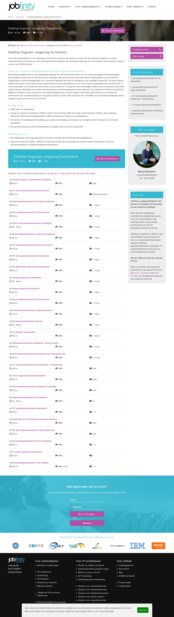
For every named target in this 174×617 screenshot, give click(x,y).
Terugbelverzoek (140, 49)
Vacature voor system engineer (91, 596)
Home (10, 17)
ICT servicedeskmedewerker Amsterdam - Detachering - (144, 97)
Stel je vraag (138, 56)
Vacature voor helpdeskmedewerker (93, 593)
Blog (121, 572)
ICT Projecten (43, 579)
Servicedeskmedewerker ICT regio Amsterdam (144, 88)
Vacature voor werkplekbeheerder (92, 589)
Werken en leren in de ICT (89, 572)
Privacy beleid (125, 582)
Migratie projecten (45, 586)
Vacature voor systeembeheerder (92, 586)
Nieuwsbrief (124, 569)
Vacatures (20, 17)
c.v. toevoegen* (88, 514)
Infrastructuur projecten (47, 582)
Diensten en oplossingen (48, 565)
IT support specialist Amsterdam (146, 105)
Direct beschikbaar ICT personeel (51, 602)
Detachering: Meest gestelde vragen (93, 569)
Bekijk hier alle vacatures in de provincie (46, 45)
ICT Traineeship (84, 576)
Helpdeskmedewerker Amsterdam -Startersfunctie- (146, 112)
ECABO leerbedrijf (126, 576)
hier (93, 611)
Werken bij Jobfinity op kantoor (91, 565)
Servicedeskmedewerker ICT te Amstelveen (145, 79)
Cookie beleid (124, 586)
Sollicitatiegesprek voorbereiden (91, 579)
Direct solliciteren (114, 30)
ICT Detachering (44, 572)
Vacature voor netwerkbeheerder (92, 600)
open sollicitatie (141, 273)
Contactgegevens (126, 565)
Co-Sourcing (42, 575)
